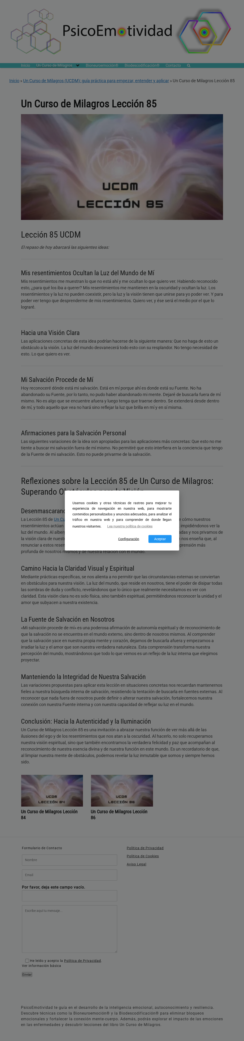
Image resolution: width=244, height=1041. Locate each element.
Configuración (128, 539)
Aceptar (160, 539)
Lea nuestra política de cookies (129, 526)
